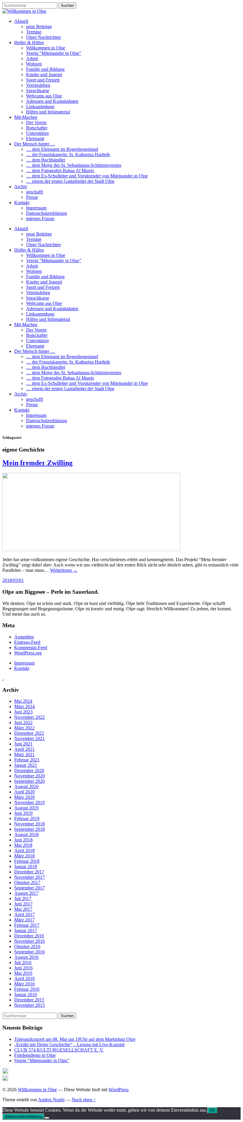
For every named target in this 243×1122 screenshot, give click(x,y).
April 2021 (24, 749)
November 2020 (29, 775)
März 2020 (24, 797)
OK (212, 1110)
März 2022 (24, 727)
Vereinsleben (38, 85)
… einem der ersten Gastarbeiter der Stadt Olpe (70, 181)
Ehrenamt (35, 138)
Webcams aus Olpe (44, 95)
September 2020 (29, 781)
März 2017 (24, 919)
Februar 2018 (26, 861)
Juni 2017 (23, 903)
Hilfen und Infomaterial (48, 111)
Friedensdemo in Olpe (35, 1055)
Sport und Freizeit (43, 79)
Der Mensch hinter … (34, 143)
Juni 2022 (23, 722)
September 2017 (29, 887)
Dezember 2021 (29, 733)
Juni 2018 (23, 839)
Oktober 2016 (27, 946)
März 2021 (24, 754)
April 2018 (24, 850)
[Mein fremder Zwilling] (91, 549)
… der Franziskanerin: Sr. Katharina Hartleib (68, 154)
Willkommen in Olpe (45, 47)
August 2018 (26, 834)
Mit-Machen (25, 117)
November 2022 (29, 717)
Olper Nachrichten (43, 37)
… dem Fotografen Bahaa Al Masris (60, 170)
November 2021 (29, 738)
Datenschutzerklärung (46, 213)
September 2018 (29, 829)
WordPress (118, 1089)
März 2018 (24, 855)
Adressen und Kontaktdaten (52, 101)
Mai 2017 (23, 909)
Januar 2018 (25, 866)
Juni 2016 (23, 967)
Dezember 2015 (29, 999)
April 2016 (24, 978)
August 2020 (26, 786)
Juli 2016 (22, 962)
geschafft (34, 191)
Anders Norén (51, 1099)
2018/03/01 (13, 580)
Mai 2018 (23, 845)
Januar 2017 (25, 930)
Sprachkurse (37, 90)
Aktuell (21, 21)
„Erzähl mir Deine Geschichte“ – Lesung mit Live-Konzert (69, 1044)
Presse (32, 197)
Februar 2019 (26, 818)
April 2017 (24, 914)
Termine (33, 31)
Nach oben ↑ (84, 1099)
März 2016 (24, 983)
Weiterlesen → (64, 570)
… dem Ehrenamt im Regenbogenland (62, 149)
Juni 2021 (23, 743)
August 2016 (26, 957)
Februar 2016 (26, 989)
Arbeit (32, 58)
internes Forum (40, 218)
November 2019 (29, 802)
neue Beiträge (39, 26)
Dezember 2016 (29, 935)
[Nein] (46, 1118)
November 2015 (29, 1005)
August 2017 (26, 893)
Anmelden (24, 636)
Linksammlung (40, 106)
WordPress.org (28, 652)
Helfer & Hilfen (29, 42)
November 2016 (29, 941)
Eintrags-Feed (27, 642)
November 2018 (29, 823)
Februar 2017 (26, 925)
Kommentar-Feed (30, 647)
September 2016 (29, 951)
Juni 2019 (23, 813)
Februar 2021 (26, 759)
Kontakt (21, 202)
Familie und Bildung (45, 69)
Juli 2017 (22, 898)
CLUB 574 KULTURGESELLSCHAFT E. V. (59, 1049)
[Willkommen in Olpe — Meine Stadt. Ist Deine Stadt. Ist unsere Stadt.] (24, 11)
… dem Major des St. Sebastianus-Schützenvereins (73, 165)
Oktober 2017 (27, 882)
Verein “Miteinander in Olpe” (53, 53)
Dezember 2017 (29, 871)
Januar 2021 (25, 765)
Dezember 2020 (29, 770)
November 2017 (29, 877)
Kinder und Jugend (44, 74)
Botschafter (36, 127)
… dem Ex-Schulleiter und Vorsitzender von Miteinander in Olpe (87, 175)
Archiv (20, 186)
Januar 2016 (25, 994)
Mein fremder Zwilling (37, 463)
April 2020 (24, 791)
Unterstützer (37, 133)
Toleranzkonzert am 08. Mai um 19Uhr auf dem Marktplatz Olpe (74, 1039)
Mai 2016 (23, 973)
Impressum (36, 207)
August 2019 (26, 807)
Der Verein (36, 122)
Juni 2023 (23, 711)
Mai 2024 (23, 701)
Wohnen (34, 63)
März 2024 (24, 706)
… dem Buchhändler (45, 159)
